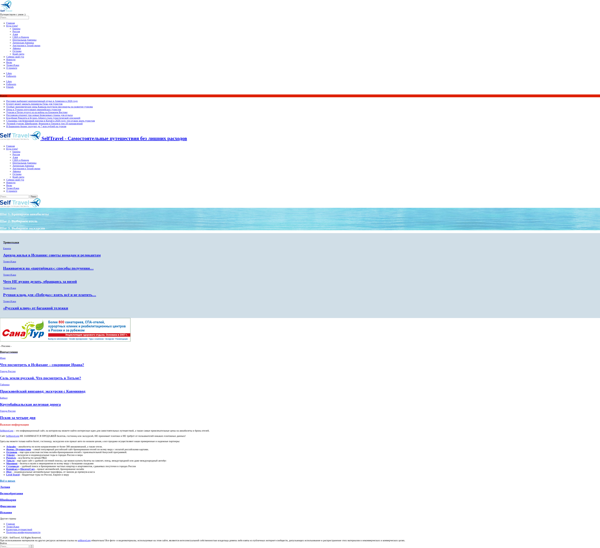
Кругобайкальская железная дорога (30, 404)
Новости (10, 59)
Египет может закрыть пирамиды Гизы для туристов (34, 104)
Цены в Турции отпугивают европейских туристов (33, 109)
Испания (6, 512)
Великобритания (11, 493)
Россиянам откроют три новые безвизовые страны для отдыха (39, 115)
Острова (16, 51)
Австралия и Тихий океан (26, 45)
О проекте (11, 68)
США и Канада (20, 37)
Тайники (5, 384)
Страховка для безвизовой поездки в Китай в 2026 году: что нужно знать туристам (50, 120)
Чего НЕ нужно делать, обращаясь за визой (40, 281)
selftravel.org (84, 540)
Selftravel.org (6, 430)
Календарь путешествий (19, 529)
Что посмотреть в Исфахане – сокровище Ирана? (42, 365)
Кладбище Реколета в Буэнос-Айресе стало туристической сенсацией (43, 118)
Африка (16, 48)
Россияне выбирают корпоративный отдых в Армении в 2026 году (42, 101)
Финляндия (8, 506)
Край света (18, 54)
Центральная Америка (24, 40)
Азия (15, 34)
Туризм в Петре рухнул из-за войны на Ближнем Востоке (37, 112)
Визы (9, 62)
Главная (10, 23)
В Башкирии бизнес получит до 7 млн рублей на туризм (36, 126)
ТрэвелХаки (12, 65)
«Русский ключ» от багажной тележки (35, 308)
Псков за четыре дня (17, 418)
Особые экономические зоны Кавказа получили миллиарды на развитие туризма (49, 106)
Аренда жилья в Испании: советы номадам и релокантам (52, 255)
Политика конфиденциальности (23, 532)
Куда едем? (12, 26)
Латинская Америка (23, 42)
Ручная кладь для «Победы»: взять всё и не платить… (49, 295)
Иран (3, 358)
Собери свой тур (15, 56)
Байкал (4, 398)
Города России (8, 371)
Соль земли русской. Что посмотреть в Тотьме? (40, 378)
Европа (16, 28)
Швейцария (8, 499)
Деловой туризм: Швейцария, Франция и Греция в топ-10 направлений (44, 123)
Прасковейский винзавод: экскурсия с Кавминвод (42, 391)
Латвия (5, 487)
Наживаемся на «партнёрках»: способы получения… (48, 268)
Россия (16, 31)
